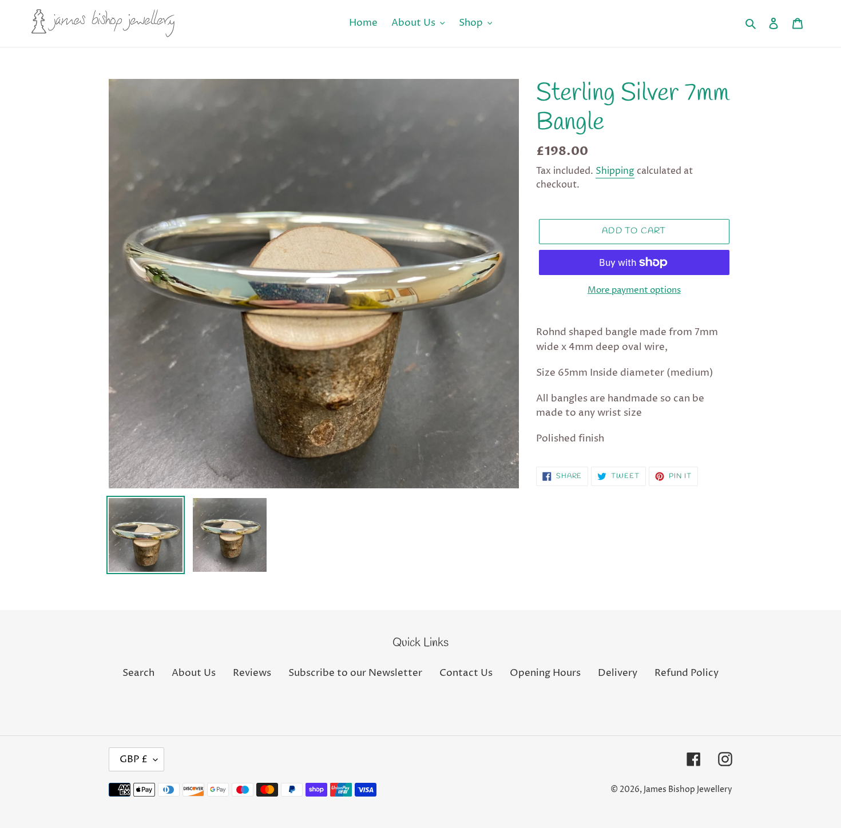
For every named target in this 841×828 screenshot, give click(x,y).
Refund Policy (686, 673)
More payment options (634, 290)
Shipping (615, 171)
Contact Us (466, 673)
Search (138, 673)
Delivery (617, 673)
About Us (194, 673)
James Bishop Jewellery (688, 789)
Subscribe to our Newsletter (355, 673)
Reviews (252, 673)
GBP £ (134, 759)
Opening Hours (545, 673)
